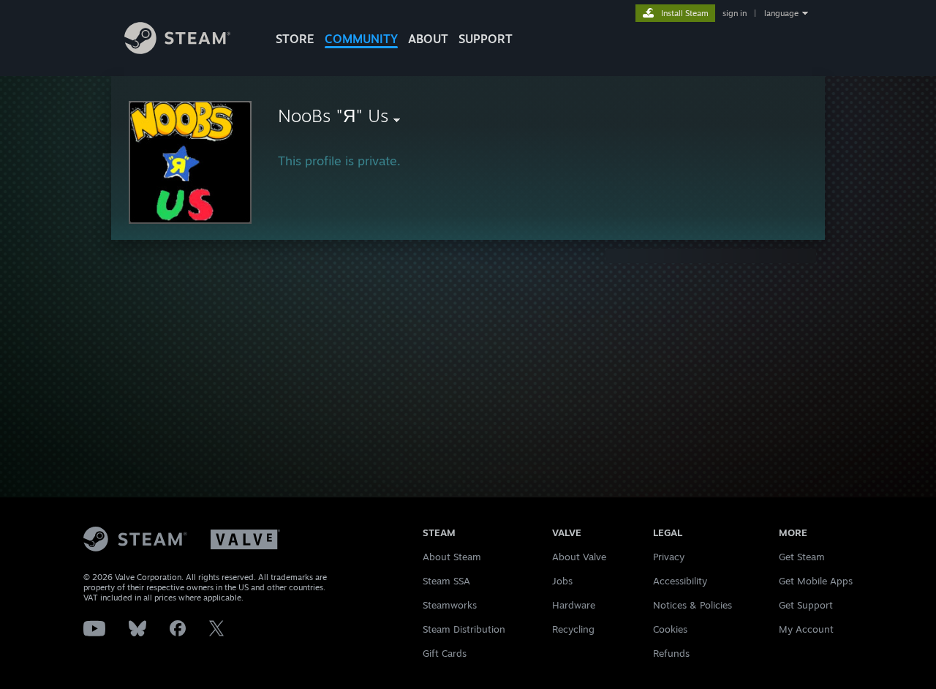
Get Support (806, 605)
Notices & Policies (692, 605)
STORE (295, 38)
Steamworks (450, 605)
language (781, 13)
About (428, 38)
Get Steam (802, 556)
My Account (806, 629)
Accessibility (680, 581)
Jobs (562, 581)
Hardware (573, 605)
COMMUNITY (361, 38)
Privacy (668, 556)
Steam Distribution (464, 629)
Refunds (671, 653)
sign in (734, 13)
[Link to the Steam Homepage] (177, 50)
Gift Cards (445, 653)
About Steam (452, 556)
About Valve (579, 556)
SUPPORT (485, 38)
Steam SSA (446, 581)
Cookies (670, 629)
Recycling (573, 629)
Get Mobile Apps (816, 581)
